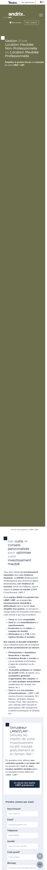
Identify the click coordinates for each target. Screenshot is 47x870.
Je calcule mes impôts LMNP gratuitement (24, 784)
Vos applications (27, 2)
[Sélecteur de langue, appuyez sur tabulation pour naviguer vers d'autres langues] (42, 2)
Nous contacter (31, 22)
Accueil (13, 530)
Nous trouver (16, 22)
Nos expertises (22, 530)
